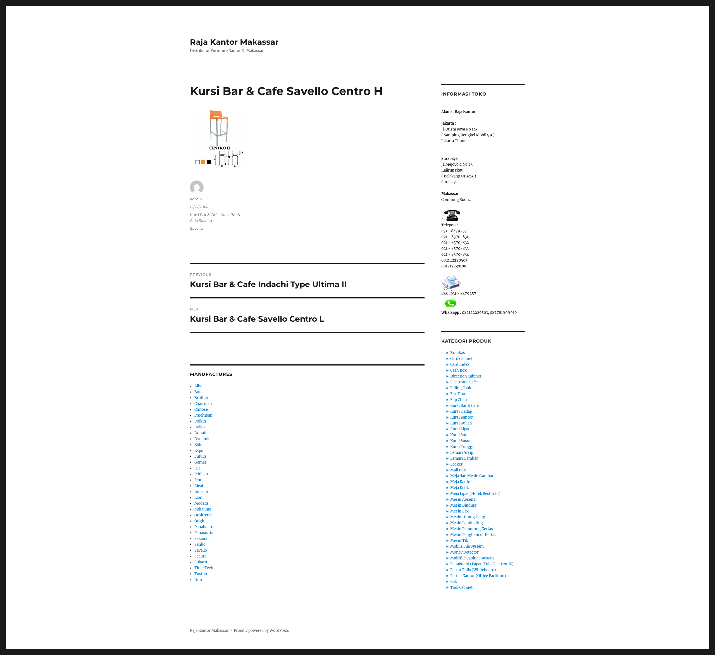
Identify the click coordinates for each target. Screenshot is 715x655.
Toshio (200, 573)
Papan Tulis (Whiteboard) (473, 570)
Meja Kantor (461, 482)
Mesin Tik (459, 540)
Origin (200, 521)
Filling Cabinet (463, 388)
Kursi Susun (461, 440)
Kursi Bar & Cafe (204, 214)
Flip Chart (459, 399)
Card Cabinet (461, 358)
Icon (198, 480)
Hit (197, 468)
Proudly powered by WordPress (261, 630)
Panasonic (203, 532)
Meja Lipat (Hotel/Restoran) (475, 493)
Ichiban (201, 474)
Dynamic (202, 438)
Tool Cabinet (461, 587)
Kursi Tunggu (462, 446)
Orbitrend (203, 515)
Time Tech (203, 568)
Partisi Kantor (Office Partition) (478, 575)
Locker (456, 464)
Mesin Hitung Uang (467, 517)
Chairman (203, 403)
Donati (200, 433)
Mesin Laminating (466, 523)
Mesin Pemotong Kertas (471, 528)
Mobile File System (467, 546)
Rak (453, 581)
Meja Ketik (459, 487)
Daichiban (203, 415)
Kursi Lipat (459, 429)
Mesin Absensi (463, 499)
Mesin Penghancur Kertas (473, 534)
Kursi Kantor (461, 417)
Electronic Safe (463, 382)
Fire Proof (459, 393)
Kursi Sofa (459, 435)
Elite (198, 444)
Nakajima (202, 509)
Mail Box (458, 470)
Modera (201, 503)
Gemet (200, 462)
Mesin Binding (463, 505)
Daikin (200, 421)
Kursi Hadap (461, 411)
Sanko (200, 544)
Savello (196, 228)
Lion (198, 497)
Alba (198, 386)
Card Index (459, 364)
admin (196, 199)
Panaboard (203, 527)
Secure (200, 556)
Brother (201, 397)
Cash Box (458, 370)
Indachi (201, 491)
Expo (198, 450)
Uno (198, 579)
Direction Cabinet (465, 376)
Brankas (457, 352)
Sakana (200, 538)
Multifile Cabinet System (472, 558)
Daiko (199, 427)
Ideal (198, 485)
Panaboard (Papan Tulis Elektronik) (482, 564)
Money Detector (464, 552)
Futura (200, 456)
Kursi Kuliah (461, 423)
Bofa (198, 392)
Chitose (201, 409)
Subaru (200, 562)
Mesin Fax (459, 511)
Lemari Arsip (461, 452)
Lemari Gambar (464, 458)
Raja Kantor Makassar (234, 42)
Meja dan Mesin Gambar (472, 476)
